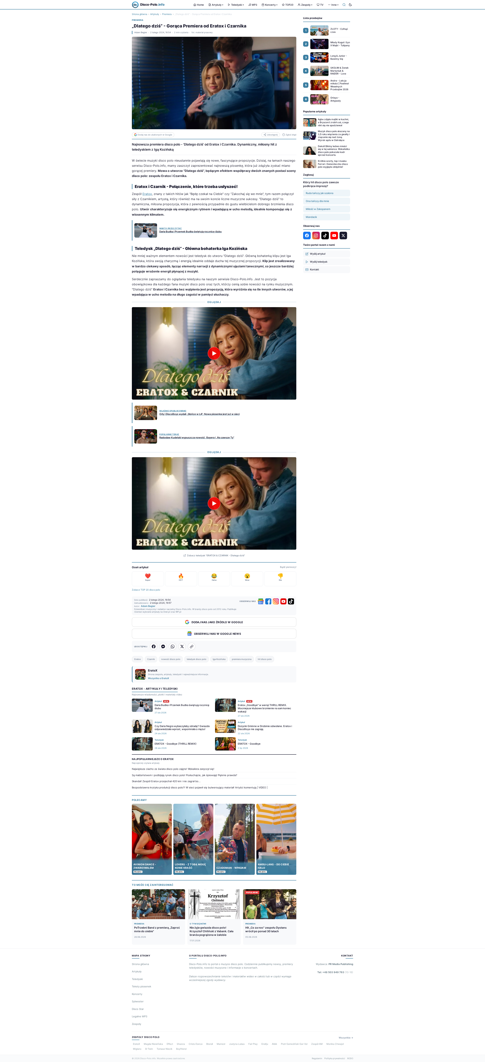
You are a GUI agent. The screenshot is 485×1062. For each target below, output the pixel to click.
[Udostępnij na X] (182, 646)
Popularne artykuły (314, 111)
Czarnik (151, 659)
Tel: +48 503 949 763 (335, 972)
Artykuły (217, 4)
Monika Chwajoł (335, 1043)
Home (200, 4)
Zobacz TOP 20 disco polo (146, 589)
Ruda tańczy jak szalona (319, 193)
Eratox (147, 194)
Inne (334, 4)
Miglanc (137, 1048)
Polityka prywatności (334, 1058)
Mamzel (221, 1043)
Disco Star (138, 1008)
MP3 (254, 4)
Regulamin (317, 1058)
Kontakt (314, 269)
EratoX (136, 1043)
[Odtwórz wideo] (214, 353)
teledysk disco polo (196, 659)
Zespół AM (317, 1043)
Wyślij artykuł (317, 253)
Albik (274, 1043)
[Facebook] (268, 601)
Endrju (264, 1043)
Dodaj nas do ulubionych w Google (155, 134)
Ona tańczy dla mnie (317, 201)
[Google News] (261, 601)
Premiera (167, 14)
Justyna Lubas (237, 1043)
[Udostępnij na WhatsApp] (172, 646)
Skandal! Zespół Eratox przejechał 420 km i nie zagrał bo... (166, 781)
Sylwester (138, 1001)
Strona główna (139, 14)
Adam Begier (140, 32)
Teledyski (237, 4)
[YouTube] (283, 601)
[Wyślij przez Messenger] (163, 646)
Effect (170, 1043)
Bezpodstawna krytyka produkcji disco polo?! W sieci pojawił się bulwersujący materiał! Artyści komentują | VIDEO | (200, 787)
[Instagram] (276, 601)
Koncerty (271, 4)
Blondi (209, 1043)
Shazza (181, 1043)
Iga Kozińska (219, 659)
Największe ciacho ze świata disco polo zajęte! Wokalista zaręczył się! (173, 768)
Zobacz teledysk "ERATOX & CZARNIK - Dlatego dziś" (216, 555)
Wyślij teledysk (318, 261)
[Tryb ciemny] (350, 5)
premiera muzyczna (241, 659)
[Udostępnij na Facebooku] (153, 646)
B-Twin (149, 1048)
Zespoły (306, 4)
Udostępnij (272, 134)
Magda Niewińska (153, 1043)
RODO (350, 1058)
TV (321, 4)
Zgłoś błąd (291, 134)
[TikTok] (291, 601)
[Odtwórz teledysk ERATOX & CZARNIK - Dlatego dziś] (214, 503)
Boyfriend (181, 1048)
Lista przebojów (312, 18)
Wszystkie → (346, 1037)
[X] (343, 235)
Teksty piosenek (141, 986)
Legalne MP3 (139, 1016)
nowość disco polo (170, 659)
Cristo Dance (196, 1043)
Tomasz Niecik (164, 1048)
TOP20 (289, 4)
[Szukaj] (344, 5)
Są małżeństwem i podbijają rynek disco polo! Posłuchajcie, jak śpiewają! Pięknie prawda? (184, 775)
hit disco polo (265, 659)
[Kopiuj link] (191, 646)
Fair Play (253, 1043)
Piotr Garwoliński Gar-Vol (294, 1043)
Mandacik (311, 216)
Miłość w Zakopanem (318, 209)
